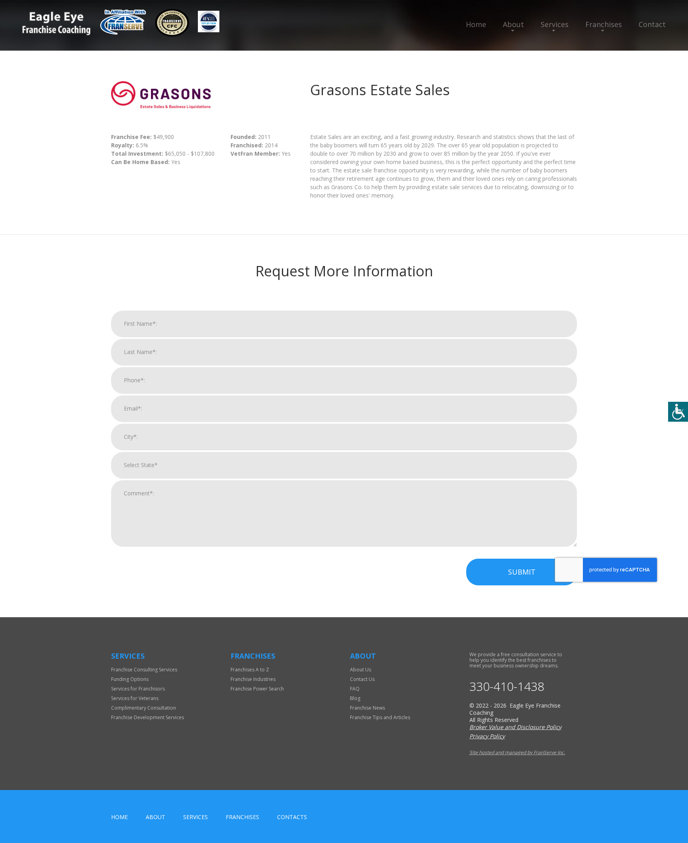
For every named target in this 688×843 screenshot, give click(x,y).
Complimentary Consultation (143, 707)
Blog (355, 698)
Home (476, 24)
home (119, 817)
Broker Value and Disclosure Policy (515, 727)
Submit (522, 572)
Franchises (603, 24)
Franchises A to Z (250, 669)
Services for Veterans (134, 698)
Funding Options (130, 679)
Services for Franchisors (138, 688)
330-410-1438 (506, 686)
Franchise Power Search (257, 688)
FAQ (355, 688)
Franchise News (367, 707)
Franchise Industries (253, 679)
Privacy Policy (487, 736)
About (513, 24)
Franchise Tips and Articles (380, 717)
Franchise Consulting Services (144, 669)
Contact (652, 24)
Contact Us (362, 679)
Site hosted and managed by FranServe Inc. (517, 752)
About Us (360, 669)
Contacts (292, 817)
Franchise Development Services (147, 717)
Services (555, 24)
